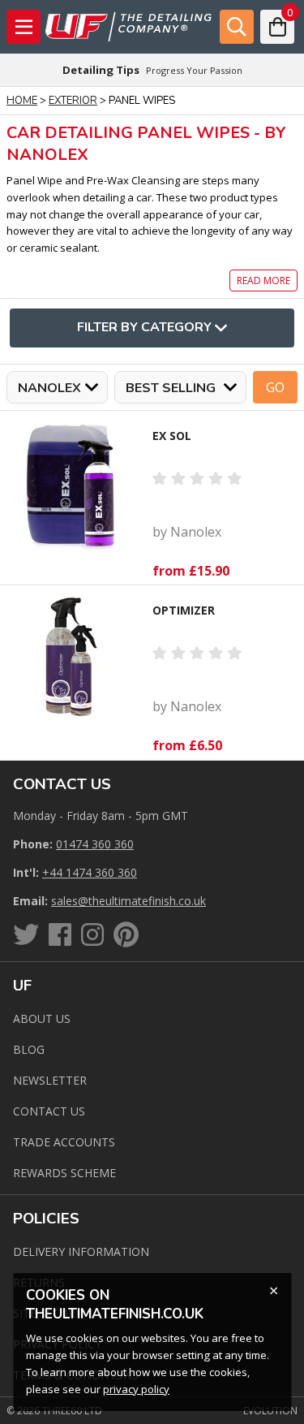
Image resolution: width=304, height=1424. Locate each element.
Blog (29, 1049)
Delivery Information (81, 1251)
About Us (42, 1018)
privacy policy (136, 1389)
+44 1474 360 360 (89, 872)
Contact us (49, 1111)
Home (21, 100)
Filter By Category (144, 327)
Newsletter (50, 1080)
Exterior (73, 100)
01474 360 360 (95, 844)
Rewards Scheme (64, 1172)
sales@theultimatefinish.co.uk (128, 900)
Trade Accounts (64, 1142)
